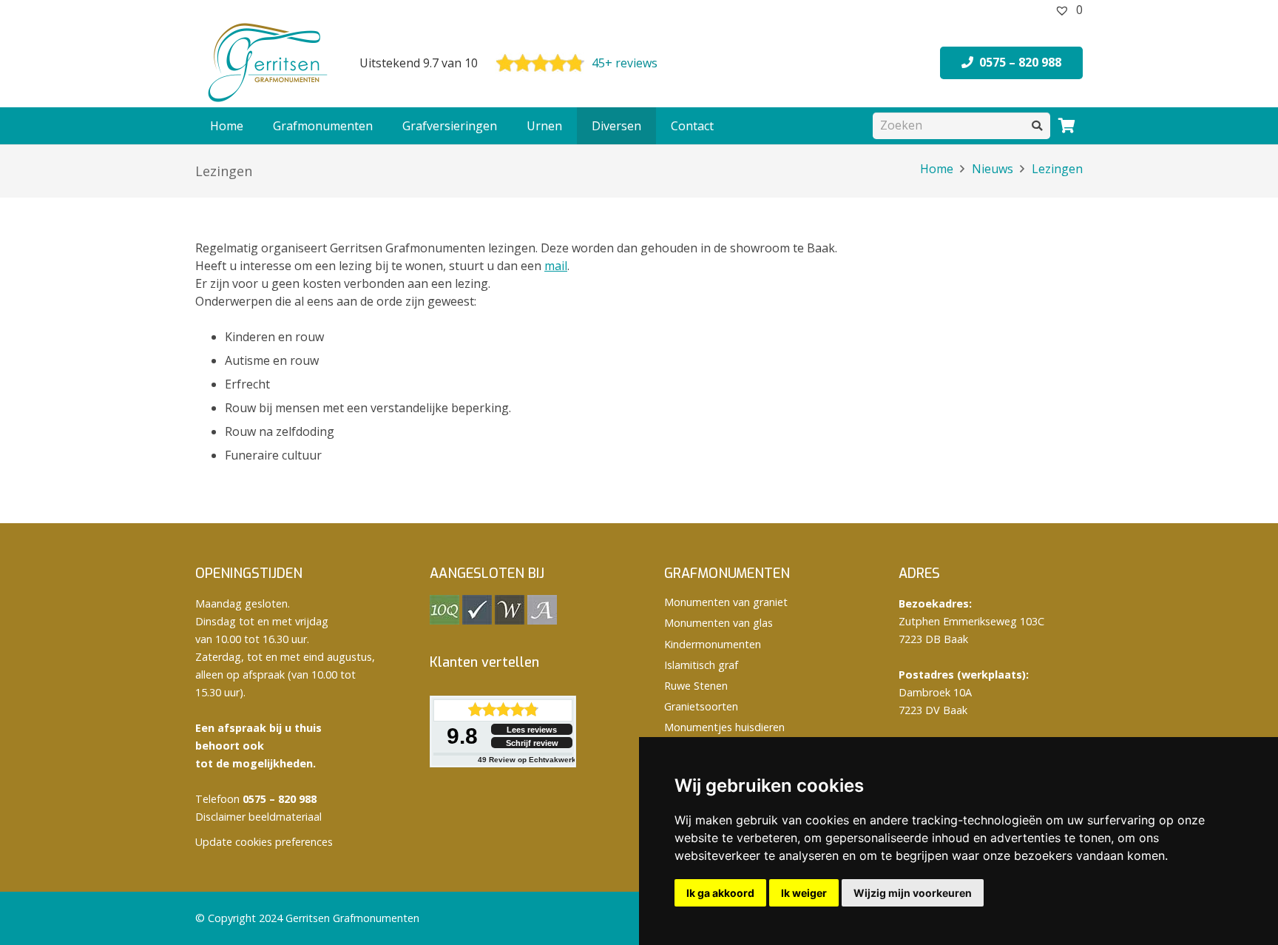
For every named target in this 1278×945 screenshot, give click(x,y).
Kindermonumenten (712, 644)
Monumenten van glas (718, 623)
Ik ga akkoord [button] (720, 893)
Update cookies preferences (264, 842)
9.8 (462, 736)
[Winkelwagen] (1066, 125)
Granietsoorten (701, 706)
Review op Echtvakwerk (527, 760)
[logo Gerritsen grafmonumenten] (269, 63)
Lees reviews (532, 729)
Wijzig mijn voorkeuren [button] (912, 893)
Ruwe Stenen (696, 686)
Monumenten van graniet (726, 602)
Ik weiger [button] (804, 893)
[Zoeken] (1037, 125)
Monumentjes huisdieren (724, 727)
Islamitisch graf (701, 665)
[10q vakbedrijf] (444, 620)
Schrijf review (532, 743)
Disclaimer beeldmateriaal (258, 817)
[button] (380, 125)
